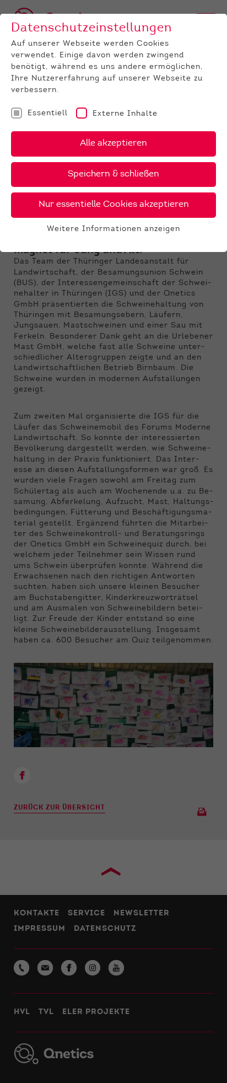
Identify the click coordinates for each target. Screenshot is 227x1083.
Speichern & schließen (113, 174)
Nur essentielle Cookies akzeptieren (114, 204)
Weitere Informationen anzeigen (113, 229)
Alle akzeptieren (113, 143)
